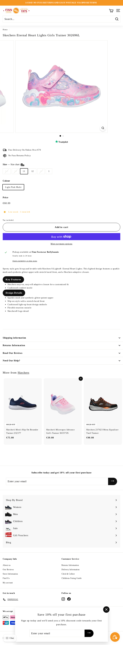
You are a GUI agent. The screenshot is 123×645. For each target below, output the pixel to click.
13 (41, 171)
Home (5, 30)
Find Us (6, 578)
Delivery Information (71, 569)
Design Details (14, 293)
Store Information (10, 574)
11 (24, 171)
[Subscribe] (112, 481)
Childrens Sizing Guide (72, 578)
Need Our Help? (11, 360)
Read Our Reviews (12, 353)
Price (5, 197)
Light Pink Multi (13, 187)
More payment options (61, 244)
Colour (6, 181)
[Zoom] (103, 128)
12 (32, 171)
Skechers (23, 372)
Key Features (13, 279)
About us (7, 565)
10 (15, 171)
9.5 (6, 171)
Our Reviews (8, 569)
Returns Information (14, 345)
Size (11, 164)
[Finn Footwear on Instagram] (63, 599)
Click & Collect (68, 574)
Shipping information (14, 338)
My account (8, 583)
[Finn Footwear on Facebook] (69, 599)
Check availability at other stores (24, 261)
